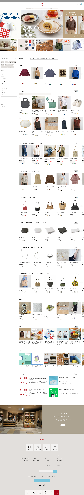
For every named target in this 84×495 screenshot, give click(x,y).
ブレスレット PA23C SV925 (74, 262)
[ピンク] (75, 163)
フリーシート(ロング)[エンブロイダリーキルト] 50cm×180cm (51, 132)
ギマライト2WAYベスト (75, 131)
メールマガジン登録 (24, 460)
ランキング (47, 460)
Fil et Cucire (42, 480)
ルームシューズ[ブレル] (48, 314)
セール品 (2, 76)
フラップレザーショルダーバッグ (37, 212)
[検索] (7, 4)
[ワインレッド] (22, 83)
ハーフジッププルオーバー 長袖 (37, 158)
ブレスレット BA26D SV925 (36, 262)
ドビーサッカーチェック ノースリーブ (37, 132)
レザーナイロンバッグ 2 (61, 212)
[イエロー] (77, 113)
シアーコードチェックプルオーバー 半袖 (63, 111)
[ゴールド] (61, 267)
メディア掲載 (3, 78)
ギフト (46, 458)
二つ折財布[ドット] (47, 237)
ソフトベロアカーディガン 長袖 (24, 80)
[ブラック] (24, 83)
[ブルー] (49, 84)
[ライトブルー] (75, 190)
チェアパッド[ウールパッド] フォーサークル (62, 81)
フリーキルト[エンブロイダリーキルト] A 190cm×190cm (37, 111)
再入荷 (2, 74)
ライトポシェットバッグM (23, 212)
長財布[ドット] (72, 237)
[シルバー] (22, 241)
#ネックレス (3, 67)
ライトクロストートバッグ (49, 288)
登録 (55, 471)
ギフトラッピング (36, 460)
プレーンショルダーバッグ (36, 288)
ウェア (2, 85)
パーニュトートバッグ (73, 288)
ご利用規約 (48, 476)
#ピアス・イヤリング (10, 67)
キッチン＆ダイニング (51, 8)
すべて (2, 83)
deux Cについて (59, 460)
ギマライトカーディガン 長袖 (23, 186)
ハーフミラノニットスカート (74, 314)
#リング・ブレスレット (9, 64)
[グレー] (75, 84)
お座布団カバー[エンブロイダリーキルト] (37, 315)
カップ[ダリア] (21, 314)
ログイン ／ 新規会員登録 (25, 458)
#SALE (6, 62)
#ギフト (2, 62)
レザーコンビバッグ (48, 212)
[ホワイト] (47, 84)
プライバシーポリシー (41, 476)
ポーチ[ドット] (21, 237)
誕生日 (2, 104)
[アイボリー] (35, 114)
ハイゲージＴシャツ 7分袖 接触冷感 (50, 81)
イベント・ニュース (48, 465)
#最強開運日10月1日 (12, 62)
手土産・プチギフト (4, 106)
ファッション (34, 8)
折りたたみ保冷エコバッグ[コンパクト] (50, 111)
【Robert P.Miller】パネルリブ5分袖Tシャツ (75, 187)
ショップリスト (59, 458)
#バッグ (2, 64)
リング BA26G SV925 (48, 262)
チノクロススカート (35, 186)
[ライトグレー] (64, 134)
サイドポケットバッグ (22, 110)
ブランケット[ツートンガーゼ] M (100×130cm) (50, 159)
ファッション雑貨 (4, 88)
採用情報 (58, 465)
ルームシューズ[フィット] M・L (76, 110)
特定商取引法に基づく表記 (32, 476)
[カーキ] (36, 83)
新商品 (2, 72)
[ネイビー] (64, 114)
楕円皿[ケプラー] (22, 131)
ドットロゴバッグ (22, 288)
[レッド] (74, 84)
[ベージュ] (35, 83)
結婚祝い (2, 99)
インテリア (42, 8)
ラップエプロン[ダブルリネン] (63, 131)
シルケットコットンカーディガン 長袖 (75, 81)
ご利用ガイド (35, 458)
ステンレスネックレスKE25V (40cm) (61, 263)
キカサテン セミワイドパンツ (23, 158)
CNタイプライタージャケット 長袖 (37, 80)
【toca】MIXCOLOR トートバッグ (75, 158)
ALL (28, 8)
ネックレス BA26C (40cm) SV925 (24, 262)
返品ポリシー (54, 476)
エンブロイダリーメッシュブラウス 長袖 (62, 187)
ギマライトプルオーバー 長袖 (49, 186)
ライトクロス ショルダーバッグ (62, 288)
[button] (2, 44)
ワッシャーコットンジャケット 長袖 (62, 159)
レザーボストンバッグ (73, 212)
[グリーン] (50, 84)
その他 (2, 94)
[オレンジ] (51, 114)
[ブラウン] (61, 84)
